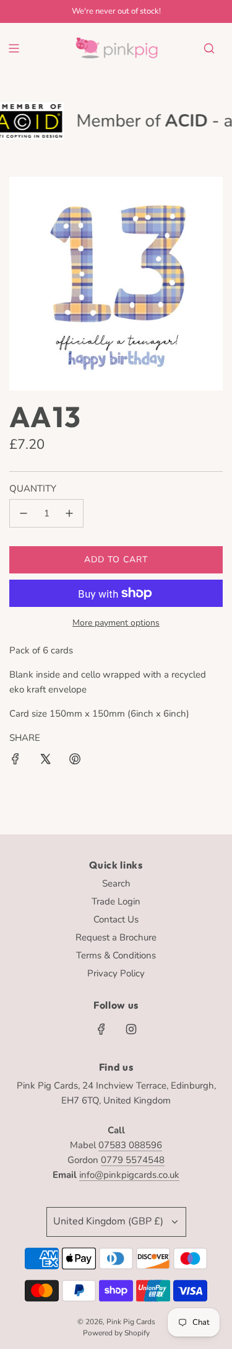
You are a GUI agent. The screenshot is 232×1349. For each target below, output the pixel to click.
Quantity (32, 488)
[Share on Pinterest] (74, 761)
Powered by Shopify (116, 1333)
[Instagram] (131, 1029)
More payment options (116, 623)
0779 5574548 (133, 1160)
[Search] (209, 48)
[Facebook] (101, 1029)
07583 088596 (130, 1145)
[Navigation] (13, 48)
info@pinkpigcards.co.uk (129, 1175)
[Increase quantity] (69, 513)
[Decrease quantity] (23, 513)
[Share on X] (45, 761)
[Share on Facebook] (15, 761)
